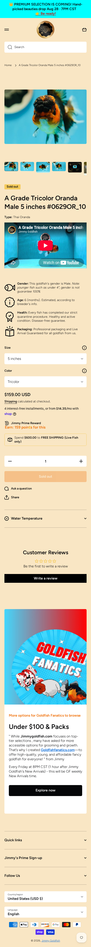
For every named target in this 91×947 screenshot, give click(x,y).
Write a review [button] (45, 578)
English (13, 914)
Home (8, 65)
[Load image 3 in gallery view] (43, 167)
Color (8, 371)
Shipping (10, 401)
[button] (11, 497)
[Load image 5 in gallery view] (75, 167)
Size (7, 348)
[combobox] (45, 47)
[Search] (8, 47)
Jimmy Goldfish (51, 940)
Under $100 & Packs (39, 727)
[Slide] (84, 348)
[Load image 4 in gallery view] (59, 166)
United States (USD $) (25, 899)
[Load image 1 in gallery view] (11, 166)
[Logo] (45, 29)
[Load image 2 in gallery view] (27, 166)
